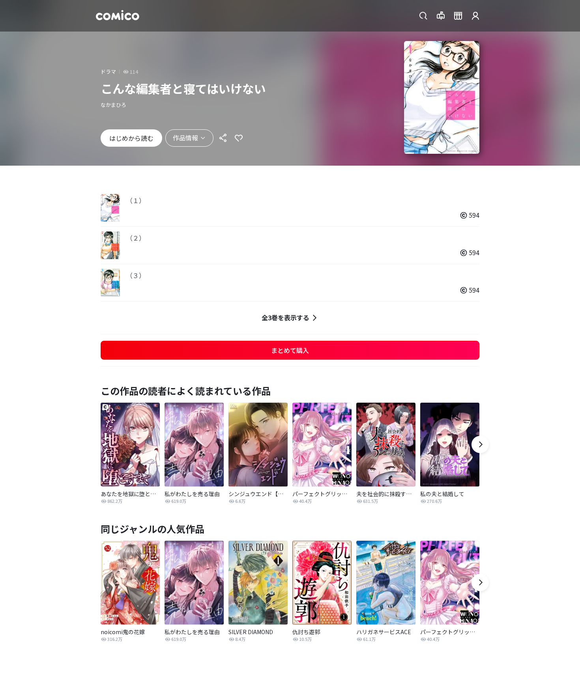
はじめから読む (131, 138)
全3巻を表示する (285, 317)
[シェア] (223, 138)
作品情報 (185, 137)
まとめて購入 (290, 350)
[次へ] (480, 444)
